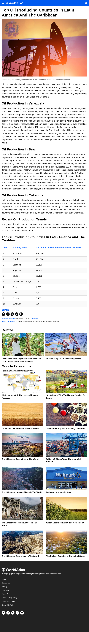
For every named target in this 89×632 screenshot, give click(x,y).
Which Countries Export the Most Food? (65, 523)
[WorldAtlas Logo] (15, 3)
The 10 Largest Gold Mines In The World (20, 556)
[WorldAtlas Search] (86, 3)
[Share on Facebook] (8, 314)
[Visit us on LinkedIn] (22, 613)
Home (4, 579)
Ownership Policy (8, 605)
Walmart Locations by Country (60, 492)
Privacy (4, 587)
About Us (5, 594)
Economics (34, 318)
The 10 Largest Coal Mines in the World (20, 459)
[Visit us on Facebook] (8, 613)
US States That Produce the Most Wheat (20, 428)
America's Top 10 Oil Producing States (63, 359)
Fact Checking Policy (9, 598)
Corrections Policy (8, 601)
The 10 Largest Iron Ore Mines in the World (22, 492)
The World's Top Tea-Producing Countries (65, 428)
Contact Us (6, 583)
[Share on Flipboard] (3, 314)
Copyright (5, 590)
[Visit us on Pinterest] (17, 613)
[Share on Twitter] (12, 314)
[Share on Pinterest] (16, 314)
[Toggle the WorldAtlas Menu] (3, 3)
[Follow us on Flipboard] (3, 613)
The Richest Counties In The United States (65, 556)
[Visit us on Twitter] (12, 613)
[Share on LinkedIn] (21, 314)
